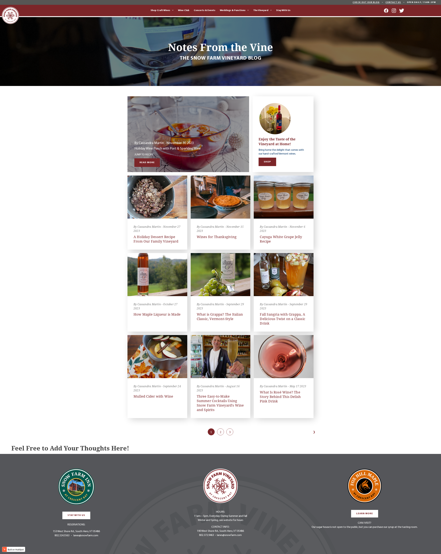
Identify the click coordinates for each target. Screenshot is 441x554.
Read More (147, 162)
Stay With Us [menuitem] (283, 10)
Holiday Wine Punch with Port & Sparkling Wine (167, 148)
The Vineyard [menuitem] (260, 10)
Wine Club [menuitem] (183, 10)
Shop (267, 162)
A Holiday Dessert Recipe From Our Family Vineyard (156, 239)
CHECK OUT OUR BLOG (366, 2)
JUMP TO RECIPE (143, 154)
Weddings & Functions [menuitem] (232, 10)
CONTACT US (393, 2)
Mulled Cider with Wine (153, 396)
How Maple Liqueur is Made (157, 314)
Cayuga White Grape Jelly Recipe (281, 239)
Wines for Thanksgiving (217, 236)
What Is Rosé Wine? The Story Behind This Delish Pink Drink (280, 396)
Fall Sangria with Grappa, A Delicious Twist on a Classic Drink (282, 319)
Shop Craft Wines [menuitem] (160, 10)
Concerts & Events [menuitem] (204, 10)
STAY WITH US (76, 515)
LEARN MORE (364, 513)
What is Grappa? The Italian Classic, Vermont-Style (220, 316)
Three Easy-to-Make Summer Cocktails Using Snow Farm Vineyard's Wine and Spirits (220, 403)
